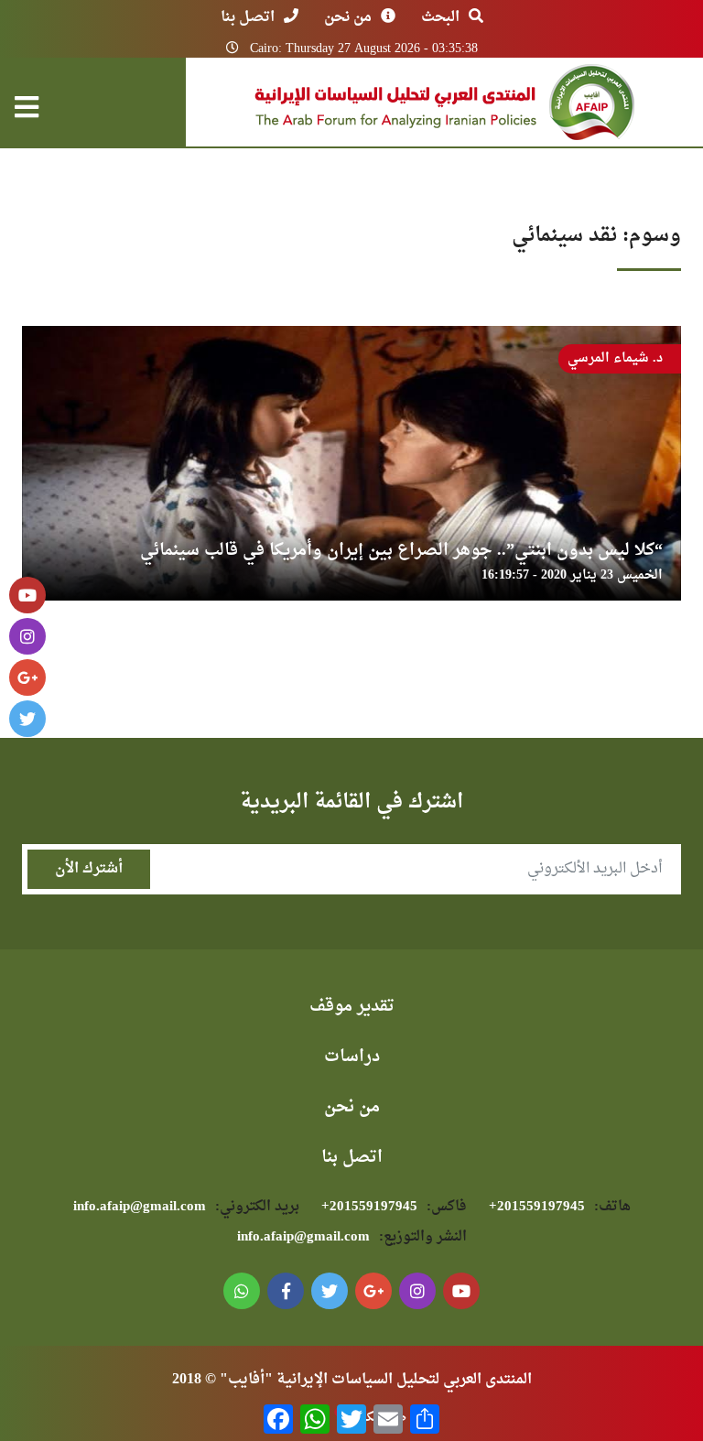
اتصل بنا (248, 17)
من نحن (348, 17)
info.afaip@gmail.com (186, 1207)
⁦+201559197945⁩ (560, 1207)
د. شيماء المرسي (615, 358)
